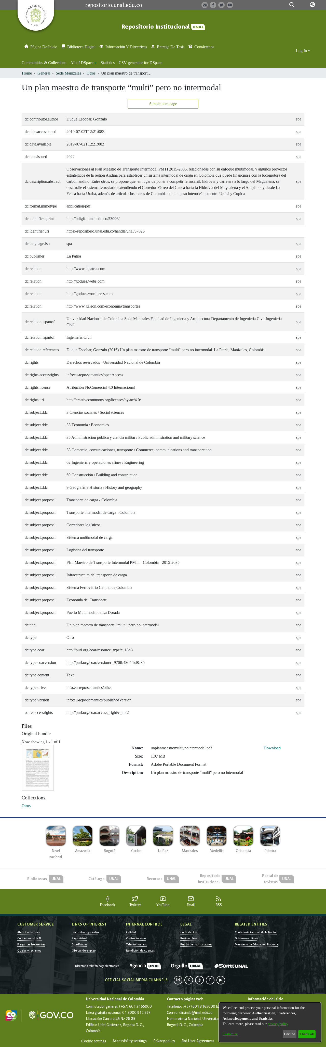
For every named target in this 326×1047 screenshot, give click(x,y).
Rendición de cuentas (140, 950)
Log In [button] (302, 50)
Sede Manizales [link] (68, 73)
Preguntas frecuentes (31, 944)
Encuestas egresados (85, 932)
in (178, 980)
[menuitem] (83, 63)
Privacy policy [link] (164, 1041)
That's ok (307, 1034)
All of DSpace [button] (81, 62)
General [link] (43, 73)
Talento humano (136, 944)
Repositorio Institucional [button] (156, 27)
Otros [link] (91, 73)
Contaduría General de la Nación (256, 932)
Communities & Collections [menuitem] (44, 62)
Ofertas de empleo (84, 950)
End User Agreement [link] (198, 1041)
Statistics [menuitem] (108, 62)
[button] (292, 5)
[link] (26, 805)
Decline (289, 1034)
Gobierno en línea (246, 938)
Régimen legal (189, 938)
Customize (230, 1034)
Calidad (131, 932)
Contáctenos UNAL (29, 938)
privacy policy (278, 1024)
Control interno (136, 938)
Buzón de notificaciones (196, 944)
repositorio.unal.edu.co (113, 5)
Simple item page (163, 104)
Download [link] (272, 748)
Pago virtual (79, 938)
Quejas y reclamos (29, 950)
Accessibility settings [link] (130, 1041)
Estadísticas (79, 944)
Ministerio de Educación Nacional (257, 944)
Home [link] (27, 73)
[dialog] (270, 1022)
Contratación (188, 932)
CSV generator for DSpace (140, 62)
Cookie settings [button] (93, 1041)
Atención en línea (28, 932)
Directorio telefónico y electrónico (97, 966)
